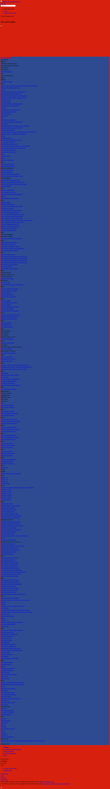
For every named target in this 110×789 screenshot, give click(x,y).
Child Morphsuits (6, 325)
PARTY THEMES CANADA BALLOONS (12, 216)
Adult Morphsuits (6, 323)
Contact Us (4, 735)
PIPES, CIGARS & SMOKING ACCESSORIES (13, 134)
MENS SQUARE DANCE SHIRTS (10, 375)
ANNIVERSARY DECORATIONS (10, 580)
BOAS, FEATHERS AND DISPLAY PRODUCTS (14, 96)
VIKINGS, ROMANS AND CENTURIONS (12, 622)
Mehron (3, 725)
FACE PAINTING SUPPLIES (8, 695)
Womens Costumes (7, 295)
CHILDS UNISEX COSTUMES (9, 303)
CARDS (3, 666)
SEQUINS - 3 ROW (6, 494)
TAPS (2, 403)
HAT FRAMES (5, 608)
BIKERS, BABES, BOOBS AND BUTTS (11, 94)
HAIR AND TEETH (6, 697)
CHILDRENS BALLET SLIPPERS (9, 413)
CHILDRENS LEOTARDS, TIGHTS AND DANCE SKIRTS (16, 367)
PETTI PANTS (5, 377)
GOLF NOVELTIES (6, 638)
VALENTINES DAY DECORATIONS (10, 574)
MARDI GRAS (5, 124)
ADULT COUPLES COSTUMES (9, 289)
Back (5, 755)
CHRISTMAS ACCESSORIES (9, 242)
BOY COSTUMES (6, 301)
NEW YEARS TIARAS (6, 267)
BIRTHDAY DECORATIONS (8, 586)
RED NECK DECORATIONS (8, 540)
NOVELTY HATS (5, 614)
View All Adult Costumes (8, 297)
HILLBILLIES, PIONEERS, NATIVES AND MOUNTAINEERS (17, 612)
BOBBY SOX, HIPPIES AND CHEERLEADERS (13, 98)
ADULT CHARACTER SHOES (9, 419)
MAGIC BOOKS (5, 672)
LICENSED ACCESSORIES (8, 120)
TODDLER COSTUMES (7, 309)
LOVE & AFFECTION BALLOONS (10, 212)
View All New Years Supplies (9, 269)
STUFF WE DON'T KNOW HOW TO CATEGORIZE (15, 146)
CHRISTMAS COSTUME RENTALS (10, 315)
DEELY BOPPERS (5, 102)
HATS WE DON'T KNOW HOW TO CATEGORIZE (15, 610)
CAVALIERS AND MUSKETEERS (10, 598)
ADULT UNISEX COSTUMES (9, 291)
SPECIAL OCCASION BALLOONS (10, 226)
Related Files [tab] (8, 770)
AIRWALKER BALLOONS (8, 166)
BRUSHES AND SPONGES (8, 689)
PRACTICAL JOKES (6, 640)
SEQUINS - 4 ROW (6, 496)
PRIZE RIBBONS (5, 642)
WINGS (3, 158)
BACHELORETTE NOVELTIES (9, 634)
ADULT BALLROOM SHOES (8, 389)
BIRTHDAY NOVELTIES (7, 636)
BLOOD (3, 686)
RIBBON (3, 196)
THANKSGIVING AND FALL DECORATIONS (13, 572)
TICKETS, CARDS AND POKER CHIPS (11, 650)
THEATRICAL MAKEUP (7, 711)
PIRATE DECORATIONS (7, 534)
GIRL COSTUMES (6, 305)
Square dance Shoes (7, 405)
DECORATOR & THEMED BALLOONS (11, 206)
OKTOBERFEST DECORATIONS (10, 568)
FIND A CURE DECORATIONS (9, 514)
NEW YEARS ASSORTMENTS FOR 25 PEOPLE (14, 261)
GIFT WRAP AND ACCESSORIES (10, 518)
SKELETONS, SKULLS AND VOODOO (11, 140)
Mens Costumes (6, 293)
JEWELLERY (4, 116)
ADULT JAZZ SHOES (7, 443)
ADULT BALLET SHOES (7, 411)
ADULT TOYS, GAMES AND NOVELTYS (12, 630)
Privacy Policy (5, 741)
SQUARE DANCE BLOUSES (8, 381)
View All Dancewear (7, 339)
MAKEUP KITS (5, 701)
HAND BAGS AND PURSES (8, 112)
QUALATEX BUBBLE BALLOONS (10, 224)
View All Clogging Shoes (8, 431)
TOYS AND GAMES (6, 654)
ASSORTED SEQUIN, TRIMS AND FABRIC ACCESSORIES (17, 488)
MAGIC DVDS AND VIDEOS (9, 674)
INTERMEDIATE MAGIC (7, 668)
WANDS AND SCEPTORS (8, 150)
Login (5, 11)
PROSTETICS (4, 705)
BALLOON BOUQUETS (7, 170)
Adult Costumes (9, 751)
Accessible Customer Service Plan (34, 741)
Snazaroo (4, 727)
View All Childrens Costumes (10, 311)
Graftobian (4, 723)
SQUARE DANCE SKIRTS (8, 383)
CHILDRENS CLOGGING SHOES (10, 429)
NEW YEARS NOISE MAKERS (9, 265)
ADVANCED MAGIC (6, 662)
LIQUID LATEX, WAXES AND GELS (10, 699)
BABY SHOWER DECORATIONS (10, 582)
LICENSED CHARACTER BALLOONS (11, 210)
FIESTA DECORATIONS (7, 512)
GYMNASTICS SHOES (7, 461)
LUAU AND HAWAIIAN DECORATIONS (12, 526)
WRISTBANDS (5, 656)
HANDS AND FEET (6, 114)
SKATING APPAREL (6, 349)
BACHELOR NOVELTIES (7, 632)
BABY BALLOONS (6, 202)
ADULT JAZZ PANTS (7, 357)
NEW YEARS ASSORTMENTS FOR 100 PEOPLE (14, 259)
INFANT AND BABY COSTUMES (10, 307)
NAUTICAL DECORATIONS (8, 532)
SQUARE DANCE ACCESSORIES (10, 379)
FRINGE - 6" (4, 482)
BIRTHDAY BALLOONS (7, 204)
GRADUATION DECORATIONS (10, 588)
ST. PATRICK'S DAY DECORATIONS (11, 570)
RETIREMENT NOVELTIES (8, 644)
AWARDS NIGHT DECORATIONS (10, 506)
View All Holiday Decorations (10, 576)
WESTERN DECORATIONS (8, 552)
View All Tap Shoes (6, 455)
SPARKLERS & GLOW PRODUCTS (10, 648)
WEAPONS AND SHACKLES (9, 152)
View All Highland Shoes (8, 439)
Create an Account (10, 13)
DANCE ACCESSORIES (7, 343)
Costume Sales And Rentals (12, 749)
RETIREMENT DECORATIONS (9, 590)
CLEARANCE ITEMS (6, 82)
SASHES (3, 136)
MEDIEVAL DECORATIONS (8, 528)
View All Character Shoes (9, 423)
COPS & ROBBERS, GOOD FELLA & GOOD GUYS (15, 600)
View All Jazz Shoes (7, 447)
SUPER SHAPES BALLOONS (9, 228)
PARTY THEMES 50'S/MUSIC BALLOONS (12, 214)
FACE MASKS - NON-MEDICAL (10, 106)
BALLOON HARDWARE (7, 190)
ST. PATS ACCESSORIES (8, 142)
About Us (3, 733)
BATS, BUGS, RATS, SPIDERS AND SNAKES (13, 92)
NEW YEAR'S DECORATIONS (9, 566)
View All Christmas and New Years (11, 238)
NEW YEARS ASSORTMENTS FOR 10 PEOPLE (14, 257)
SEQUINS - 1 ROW (6, 490)
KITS (2, 118)
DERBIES (3, 604)
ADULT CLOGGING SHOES (8, 427)
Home (2, 731)
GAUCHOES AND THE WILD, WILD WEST (13, 606)
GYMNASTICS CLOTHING (8, 459)
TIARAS (3, 618)
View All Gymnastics (7, 463)
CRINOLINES (4, 373)
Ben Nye (3, 719)
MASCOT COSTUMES (7, 279)
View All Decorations (7, 554)
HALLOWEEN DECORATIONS (9, 562)
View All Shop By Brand (8, 729)
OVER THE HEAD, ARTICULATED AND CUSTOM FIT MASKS (18, 132)
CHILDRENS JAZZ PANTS (8, 359)
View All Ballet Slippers (8, 415)
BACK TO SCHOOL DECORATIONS (11, 584)
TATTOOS (4, 709)
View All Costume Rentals (9, 319)
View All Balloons (6, 186)
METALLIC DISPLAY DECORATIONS (11, 530)
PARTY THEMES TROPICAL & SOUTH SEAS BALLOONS (17, 220)
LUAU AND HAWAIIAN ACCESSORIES (12, 122)
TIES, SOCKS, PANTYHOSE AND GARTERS (13, 148)
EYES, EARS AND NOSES (8, 693)
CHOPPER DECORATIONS (8, 510)
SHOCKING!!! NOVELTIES (8, 646)
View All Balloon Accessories (9, 198)
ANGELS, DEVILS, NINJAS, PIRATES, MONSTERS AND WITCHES (19, 86)
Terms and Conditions (16, 741)
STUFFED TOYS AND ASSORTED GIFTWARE (14, 184)
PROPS (3, 538)
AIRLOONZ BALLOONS (7, 164)
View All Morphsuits (7, 327)
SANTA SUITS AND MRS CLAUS (10, 246)
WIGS (2, 154)
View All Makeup (6, 715)
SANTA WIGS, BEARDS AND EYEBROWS (12, 248)
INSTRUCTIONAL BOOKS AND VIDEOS (12, 176)
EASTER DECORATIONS (8, 560)
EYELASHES (4, 691)
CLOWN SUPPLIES (6, 100)
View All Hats (5, 626)
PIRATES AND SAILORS (7, 616)
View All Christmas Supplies (9, 250)
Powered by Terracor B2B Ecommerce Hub (56, 784)
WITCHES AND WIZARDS (8, 624)
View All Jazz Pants (7, 361)
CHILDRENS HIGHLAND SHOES (10, 437)
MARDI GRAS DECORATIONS (9, 564)
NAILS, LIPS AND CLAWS (8, 703)
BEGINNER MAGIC (6, 664)
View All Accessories (7, 160)
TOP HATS (4, 620)
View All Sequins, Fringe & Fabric (11, 474)
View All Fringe (5, 484)
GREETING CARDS (6, 72)
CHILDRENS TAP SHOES (8, 453)
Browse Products (6, 58)
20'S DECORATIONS (7, 504)
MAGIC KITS (4, 676)
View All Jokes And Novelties (9, 658)
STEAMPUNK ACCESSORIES (9, 144)
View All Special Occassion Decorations (13, 594)
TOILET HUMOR (5, 652)
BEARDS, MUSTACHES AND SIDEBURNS (12, 684)
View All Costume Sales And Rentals (12, 285)
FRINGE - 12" (4, 478)
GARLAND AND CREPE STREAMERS (11, 516)
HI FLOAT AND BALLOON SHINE (10, 174)
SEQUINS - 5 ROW (6, 498)
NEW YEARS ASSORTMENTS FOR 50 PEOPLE (14, 263)
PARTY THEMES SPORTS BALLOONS (11, 218)
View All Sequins (6, 500)
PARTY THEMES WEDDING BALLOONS (12, 222)
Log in (2, 776)
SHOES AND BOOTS (7, 138)
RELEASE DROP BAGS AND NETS (10, 180)
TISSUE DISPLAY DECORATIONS (10, 550)
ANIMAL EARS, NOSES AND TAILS (10, 88)
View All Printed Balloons (8, 230)
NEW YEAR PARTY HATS (8, 254)
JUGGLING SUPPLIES (7, 670)
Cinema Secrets (6, 721)
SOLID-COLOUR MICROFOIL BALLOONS (12, 182)
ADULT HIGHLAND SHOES (8, 435)
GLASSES (3, 108)
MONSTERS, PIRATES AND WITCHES (11, 128)
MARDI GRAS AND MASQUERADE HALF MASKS (15, 126)
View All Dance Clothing (8, 353)
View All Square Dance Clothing (10, 385)
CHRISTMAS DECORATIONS (9, 558)
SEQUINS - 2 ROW (6, 492)
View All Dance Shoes (7, 407)
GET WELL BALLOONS (7, 208)
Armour (3, 90)
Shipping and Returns (7, 737)
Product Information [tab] (10, 768)
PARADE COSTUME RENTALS (9, 317)
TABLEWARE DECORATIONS (9, 548)
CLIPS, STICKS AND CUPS (8, 192)
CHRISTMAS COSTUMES (8, 244)
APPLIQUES (4, 467)
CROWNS (3, 602)
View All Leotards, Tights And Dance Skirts (14, 369)
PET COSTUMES (5, 283)
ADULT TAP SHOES (6, 451)
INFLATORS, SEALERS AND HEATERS (11, 194)
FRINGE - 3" (4, 480)
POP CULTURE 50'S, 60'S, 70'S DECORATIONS (14, 536)
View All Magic (5, 678)
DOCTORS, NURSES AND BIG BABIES (11, 104)
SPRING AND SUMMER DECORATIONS (12, 546)
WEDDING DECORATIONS (8, 592)
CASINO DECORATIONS (8, 508)
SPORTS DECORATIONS (8, 544)
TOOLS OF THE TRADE (7, 713)
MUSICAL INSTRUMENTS (8, 130)
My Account (4, 774)
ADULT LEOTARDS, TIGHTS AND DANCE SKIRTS (15, 365)
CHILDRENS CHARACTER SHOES (10, 421)
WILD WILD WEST (6, 156)
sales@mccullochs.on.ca (46, 782)
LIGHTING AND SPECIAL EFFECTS (11, 524)
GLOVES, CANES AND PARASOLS (10, 110)
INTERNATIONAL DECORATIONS (10, 522)
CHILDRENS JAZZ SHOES (8, 445)
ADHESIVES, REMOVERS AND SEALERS (12, 682)
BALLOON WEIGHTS (7, 172)
